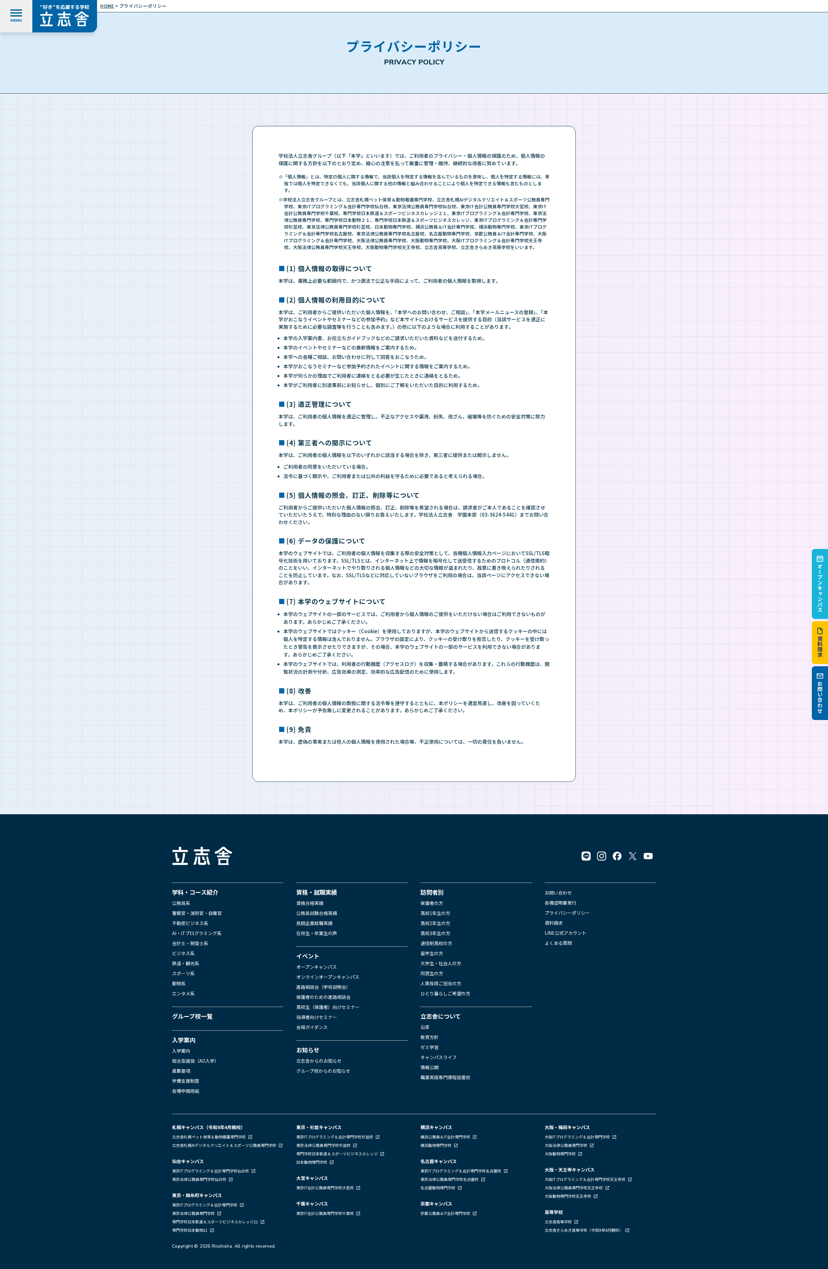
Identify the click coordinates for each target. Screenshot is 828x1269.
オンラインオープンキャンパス (327, 977)
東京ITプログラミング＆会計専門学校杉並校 (335, 1136)
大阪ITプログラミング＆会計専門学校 (578, 1136)
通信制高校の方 (436, 943)
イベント (308, 956)
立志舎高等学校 (558, 1221)
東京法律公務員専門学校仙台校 (199, 1179)
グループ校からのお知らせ (323, 1071)
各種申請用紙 (185, 1091)
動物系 (179, 983)
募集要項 (181, 1071)
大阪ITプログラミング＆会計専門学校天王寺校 (585, 1179)
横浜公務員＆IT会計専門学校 (445, 1136)
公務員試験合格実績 (316, 913)
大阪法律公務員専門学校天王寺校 (574, 1187)
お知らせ (308, 1050)
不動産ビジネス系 (190, 923)
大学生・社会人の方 (440, 963)
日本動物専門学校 (312, 1162)
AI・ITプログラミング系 (197, 933)
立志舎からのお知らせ (319, 1061)
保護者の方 (431, 903)
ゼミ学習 (429, 1047)
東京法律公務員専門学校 (194, 1213)
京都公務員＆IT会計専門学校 (445, 1213)
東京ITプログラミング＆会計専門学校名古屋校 (461, 1170)
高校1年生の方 (435, 913)
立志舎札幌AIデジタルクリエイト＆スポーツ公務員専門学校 (224, 1145)
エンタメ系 (183, 993)
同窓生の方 (431, 973)
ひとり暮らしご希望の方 (445, 993)
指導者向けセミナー (316, 1017)
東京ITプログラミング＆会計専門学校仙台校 (211, 1170)
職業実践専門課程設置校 (445, 1077)
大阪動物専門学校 (561, 1153)
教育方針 (429, 1037)
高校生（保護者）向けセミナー (328, 1007)
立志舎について (440, 1016)
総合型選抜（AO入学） (195, 1061)
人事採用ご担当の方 (440, 983)
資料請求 (820, 646)
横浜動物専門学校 (436, 1145)
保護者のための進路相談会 (323, 997)
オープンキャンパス (820, 588)
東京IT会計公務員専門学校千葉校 (325, 1213)
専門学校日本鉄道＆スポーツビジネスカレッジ (337, 1153)
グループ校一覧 (192, 1016)
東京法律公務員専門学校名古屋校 (450, 1179)
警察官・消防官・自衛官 (197, 913)
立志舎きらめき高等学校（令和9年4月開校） (584, 1230)
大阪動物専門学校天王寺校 (568, 1196)
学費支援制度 (185, 1081)
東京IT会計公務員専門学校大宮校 (325, 1187)
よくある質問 (558, 943)
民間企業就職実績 (314, 923)
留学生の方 (431, 953)
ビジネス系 (183, 953)
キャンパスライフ (438, 1057)
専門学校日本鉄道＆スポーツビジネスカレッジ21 (215, 1221)
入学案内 (183, 1039)
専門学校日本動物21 (190, 1230)
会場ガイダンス (312, 1027)
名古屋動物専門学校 (438, 1187)
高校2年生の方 (435, 923)
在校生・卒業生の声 (316, 933)
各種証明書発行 (560, 902)
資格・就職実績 (316, 892)
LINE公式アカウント (565, 933)
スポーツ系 (183, 973)
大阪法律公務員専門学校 (566, 1145)
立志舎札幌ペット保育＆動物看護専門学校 (209, 1136)
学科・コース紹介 (195, 892)
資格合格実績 (309, 903)
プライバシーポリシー (567, 912)
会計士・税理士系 (190, 943)
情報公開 (429, 1067)
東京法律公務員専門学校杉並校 (324, 1145)
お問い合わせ (820, 697)
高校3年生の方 (435, 933)
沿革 (425, 1027)
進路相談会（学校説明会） (323, 987)
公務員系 (181, 903)
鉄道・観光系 (185, 963)
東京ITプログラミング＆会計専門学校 (205, 1204)
